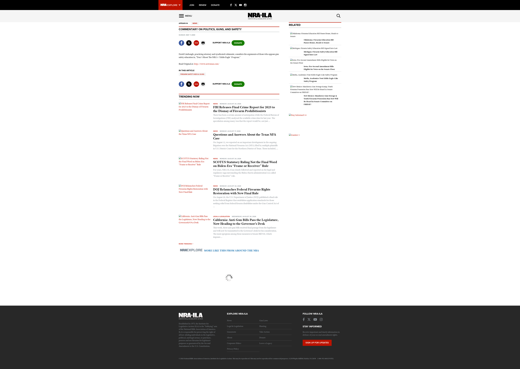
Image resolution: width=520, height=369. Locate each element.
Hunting (262, 326)
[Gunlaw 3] (294, 135)
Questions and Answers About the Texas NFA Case (244, 136)
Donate (262, 337)
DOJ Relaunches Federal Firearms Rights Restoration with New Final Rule (241, 191)
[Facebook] (231, 2)
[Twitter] (235, 2)
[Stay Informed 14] (297, 115)
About (229, 337)
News (195, 23)
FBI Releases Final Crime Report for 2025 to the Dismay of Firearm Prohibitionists (244, 109)
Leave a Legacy (265, 343)
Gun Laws (263, 320)
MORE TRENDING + (186, 244)
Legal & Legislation (221, 216)
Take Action (264, 332)
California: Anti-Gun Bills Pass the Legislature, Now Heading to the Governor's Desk (246, 222)
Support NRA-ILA (221, 43)
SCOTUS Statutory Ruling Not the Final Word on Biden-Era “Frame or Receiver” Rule (245, 164)
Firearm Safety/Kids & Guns (192, 74)
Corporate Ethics (234, 343)
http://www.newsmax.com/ (206, 64)
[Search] (338, 16)
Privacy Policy (233, 349)
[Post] (189, 41)
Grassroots (231, 332)
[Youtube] (240, 2)
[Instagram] (245, 2)
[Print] (203, 44)
